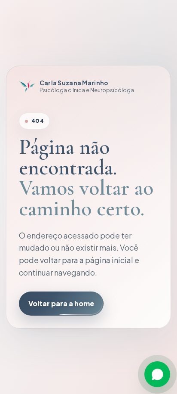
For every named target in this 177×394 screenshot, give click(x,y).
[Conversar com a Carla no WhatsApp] (157, 374)
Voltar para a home (61, 303)
